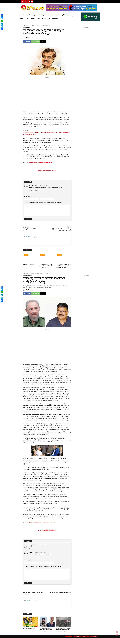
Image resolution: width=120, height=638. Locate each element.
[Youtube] (32, 1)
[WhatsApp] (1, 21)
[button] (72, 16)
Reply (30, 192)
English (69, 636)
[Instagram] (25, 1)
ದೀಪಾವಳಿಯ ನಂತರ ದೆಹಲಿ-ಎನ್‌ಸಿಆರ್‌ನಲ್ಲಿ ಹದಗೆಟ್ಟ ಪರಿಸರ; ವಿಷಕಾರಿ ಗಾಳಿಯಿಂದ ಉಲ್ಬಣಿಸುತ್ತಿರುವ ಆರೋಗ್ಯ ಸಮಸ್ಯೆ (63, 266)
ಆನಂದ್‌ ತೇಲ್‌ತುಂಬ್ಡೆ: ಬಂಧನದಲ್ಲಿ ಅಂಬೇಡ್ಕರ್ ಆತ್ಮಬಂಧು (41, 163)
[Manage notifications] (117, 635)
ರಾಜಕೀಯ (28, 27)
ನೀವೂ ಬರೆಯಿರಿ (85, 636)
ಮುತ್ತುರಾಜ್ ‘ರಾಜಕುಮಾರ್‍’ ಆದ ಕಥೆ (29, 264)
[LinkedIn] (1, 23)
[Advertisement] (47, 88)
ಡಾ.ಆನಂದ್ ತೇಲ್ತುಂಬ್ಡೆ (43, 112)
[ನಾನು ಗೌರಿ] (28, 240)
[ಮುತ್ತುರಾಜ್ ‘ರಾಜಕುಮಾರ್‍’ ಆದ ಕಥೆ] (30, 258)
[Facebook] (22, 1)
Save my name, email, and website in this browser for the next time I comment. (44, 202)
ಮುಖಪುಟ (28, 25)
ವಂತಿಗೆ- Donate (93, 636)
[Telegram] (29, 1)
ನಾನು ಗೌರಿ (26, 38)
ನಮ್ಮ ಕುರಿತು (77, 636)
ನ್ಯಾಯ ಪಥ (26, 255)
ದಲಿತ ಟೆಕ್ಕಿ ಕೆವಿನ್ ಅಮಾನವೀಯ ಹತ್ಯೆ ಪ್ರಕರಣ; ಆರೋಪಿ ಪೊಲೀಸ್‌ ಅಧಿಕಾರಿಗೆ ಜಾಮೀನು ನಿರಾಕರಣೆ (46, 266)
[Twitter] (1, 18)
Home (24, 25)
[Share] (1, 29)
